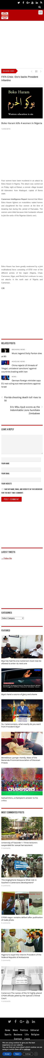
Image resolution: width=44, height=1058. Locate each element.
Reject (17, 1054)
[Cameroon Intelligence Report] (4, 18)
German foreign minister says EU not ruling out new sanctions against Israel (21, 383)
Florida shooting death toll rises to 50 (21, 399)
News (14, 377)
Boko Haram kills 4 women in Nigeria (21, 123)
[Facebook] (23, 2)
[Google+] (27, 2)
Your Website (6, 483)
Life (27, 1034)
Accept (7, 1054)
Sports (8, 1034)
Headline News (18, 361)
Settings (28, 1054)
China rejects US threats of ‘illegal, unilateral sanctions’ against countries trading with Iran (19, 368)
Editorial (35, 1030)
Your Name (5, 463)
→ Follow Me (6, 558)
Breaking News (18, 349)
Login (27, 1038)
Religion (35, 1034)
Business (18, 1034)
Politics (24, 1030)
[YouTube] (32, 2)
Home (7, 1030)
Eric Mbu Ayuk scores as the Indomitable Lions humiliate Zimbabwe (26, 410)
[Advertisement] (22, 44)
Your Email (5, 473)
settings (27, 1049)
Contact (18, 1038)
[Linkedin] (36, 2)
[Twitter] (18, 2)
